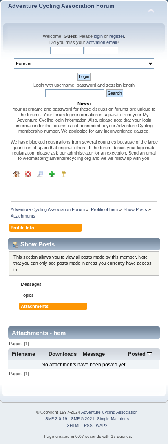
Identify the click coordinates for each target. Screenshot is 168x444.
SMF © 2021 (83, 418)
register (116, 36)
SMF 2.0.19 (56, 418)
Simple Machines (113, 418)
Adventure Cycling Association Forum (61, 6)
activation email (101, 42)
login (98, 36)
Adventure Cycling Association (109, 412)
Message (94, 354)
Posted (137, 354)
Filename (23, 354)
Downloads (63, 354)
